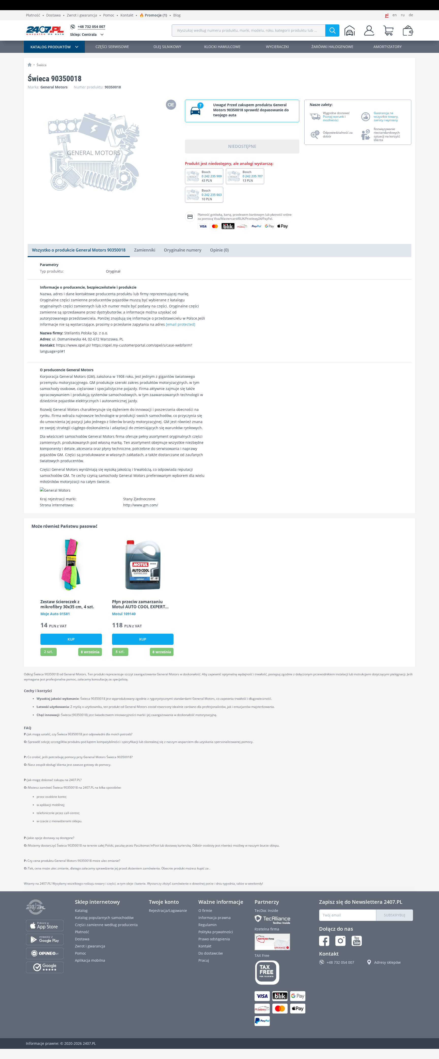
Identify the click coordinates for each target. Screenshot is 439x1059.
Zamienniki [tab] (144, 250)
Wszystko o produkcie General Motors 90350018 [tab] (79, 250)
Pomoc (108, 15)
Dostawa (53, 15)
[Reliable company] (281, 941)
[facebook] (324, 941)
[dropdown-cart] (388, 30)
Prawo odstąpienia (214, 939)
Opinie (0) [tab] (219, 250)
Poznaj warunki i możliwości (334, 118)
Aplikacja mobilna (90, 960)
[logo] (45, 30)
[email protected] (180, 324)
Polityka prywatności (215, 931)
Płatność (33, 15)
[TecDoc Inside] (281, 919)
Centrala (83, 34)
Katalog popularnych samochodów (104, 917)
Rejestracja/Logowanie (168, 910)
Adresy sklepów (387, 962)
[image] (71, 564)
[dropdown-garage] (349, 30)
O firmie (205, 910)
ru (403, 15)
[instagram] (340, 941)
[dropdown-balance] (408, 30)
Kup (71, 639)
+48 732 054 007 (340, 962)
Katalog (81, 910)
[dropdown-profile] (369, 30)
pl (386, 15)
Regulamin (207, 924)
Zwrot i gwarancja (82, 15)
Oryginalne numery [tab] (182, 250)
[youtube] (357, 941)
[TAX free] (281, 972)
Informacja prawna (214, 917)
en (395, 15)
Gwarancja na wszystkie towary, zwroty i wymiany (386, 116)
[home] (30, 65)
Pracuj (203, 960)
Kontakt (126, 15)
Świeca (41, 65)
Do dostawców (210, 953)
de (411, 15)
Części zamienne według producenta (106, 924)
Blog (177, 15)
